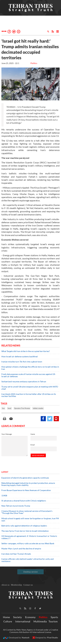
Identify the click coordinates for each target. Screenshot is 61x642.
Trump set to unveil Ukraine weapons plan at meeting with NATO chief (29, 387)
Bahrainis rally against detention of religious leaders (24, 525)
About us (5, 585)
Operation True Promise (22, 408)
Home (6, 617)
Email (32, 445)
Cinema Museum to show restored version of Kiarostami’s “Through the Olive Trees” (26, 512)
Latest (4, 472)
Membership (16, 585)
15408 (4, 495)
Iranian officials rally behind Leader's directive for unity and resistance (27, 560)
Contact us (28, 585)
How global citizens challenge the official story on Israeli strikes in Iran (30, 367)
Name (32, 434)
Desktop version (30, 571)
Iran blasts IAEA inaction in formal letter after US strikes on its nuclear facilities (28, 395)
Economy (30, 617)
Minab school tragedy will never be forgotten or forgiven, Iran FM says (30, 519)
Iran (3, 408)
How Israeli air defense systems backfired (19, 356)
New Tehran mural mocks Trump (15, 506)
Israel (9, 408)
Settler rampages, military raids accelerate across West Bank (27, 543)
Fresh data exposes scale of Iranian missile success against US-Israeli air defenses (28, 375)
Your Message (6, 434)
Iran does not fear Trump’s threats (16, 554)
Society (17, 617)
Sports (54, 617)
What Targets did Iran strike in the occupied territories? (25, 351)
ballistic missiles (38, 408)
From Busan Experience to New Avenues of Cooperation (26, 490)
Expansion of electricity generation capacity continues (25, 478)
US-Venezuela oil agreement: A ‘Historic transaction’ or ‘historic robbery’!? (29, 537)
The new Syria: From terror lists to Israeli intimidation (25, 531)
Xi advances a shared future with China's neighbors (23, 500)
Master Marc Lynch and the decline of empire (21, 548)
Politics (33, 63)
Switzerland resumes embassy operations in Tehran (23, 381)
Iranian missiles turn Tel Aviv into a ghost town (21, 361)
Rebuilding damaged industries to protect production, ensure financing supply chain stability (28, 484)
